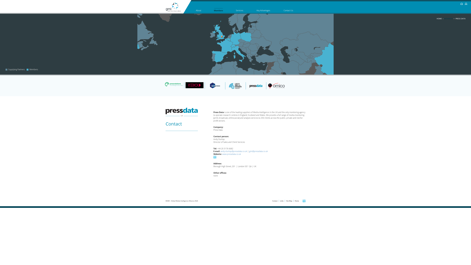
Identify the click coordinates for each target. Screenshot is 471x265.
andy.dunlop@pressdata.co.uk (234, 151)
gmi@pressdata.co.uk (258, 151)
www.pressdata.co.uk (231, 154)
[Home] (178, 7)
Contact (275, 201)
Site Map (289, 201)
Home (439, 18)
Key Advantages (263, 10)
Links (282, 201)
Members (448, 18)
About (198, 10)
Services (239, 10)
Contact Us (288, 10)
